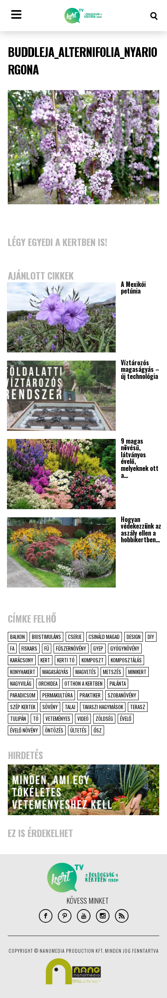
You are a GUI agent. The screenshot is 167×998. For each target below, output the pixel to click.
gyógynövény (124, 648)
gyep (98, 648)
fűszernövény (71, 648)
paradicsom (22, 695)
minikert (137, 672)
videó (83, 718)
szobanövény (122, 695)
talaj (70, 707)
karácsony (21, 660)
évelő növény (24, 730)
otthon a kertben (83, 683)
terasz (137, 707)
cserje (75, 637)
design (134, 637)
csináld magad (104, 637)
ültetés (78, 730)
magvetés (85, 672)
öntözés (54, 730)
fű (46, 648)
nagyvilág (20, 683)
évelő (125, 718)
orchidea (47, 683)
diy (151, 637)
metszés (112, 672)
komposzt (93, 660)
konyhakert (22, 672)
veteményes (57, 718)
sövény (50, 707)
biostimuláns (46, 637)
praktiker (90, 695)
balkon (17, 637)
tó (35, 718)
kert (45, 660)
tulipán (18, 718)
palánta (118, 683)
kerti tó (66, 660)
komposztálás (126, 660)
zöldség (104, 718)
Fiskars (29, 648)
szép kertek (22, 707)
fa (12, 648)
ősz (98, 730)
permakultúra (57, 695)
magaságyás (55, 672)
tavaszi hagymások (102, 707)
